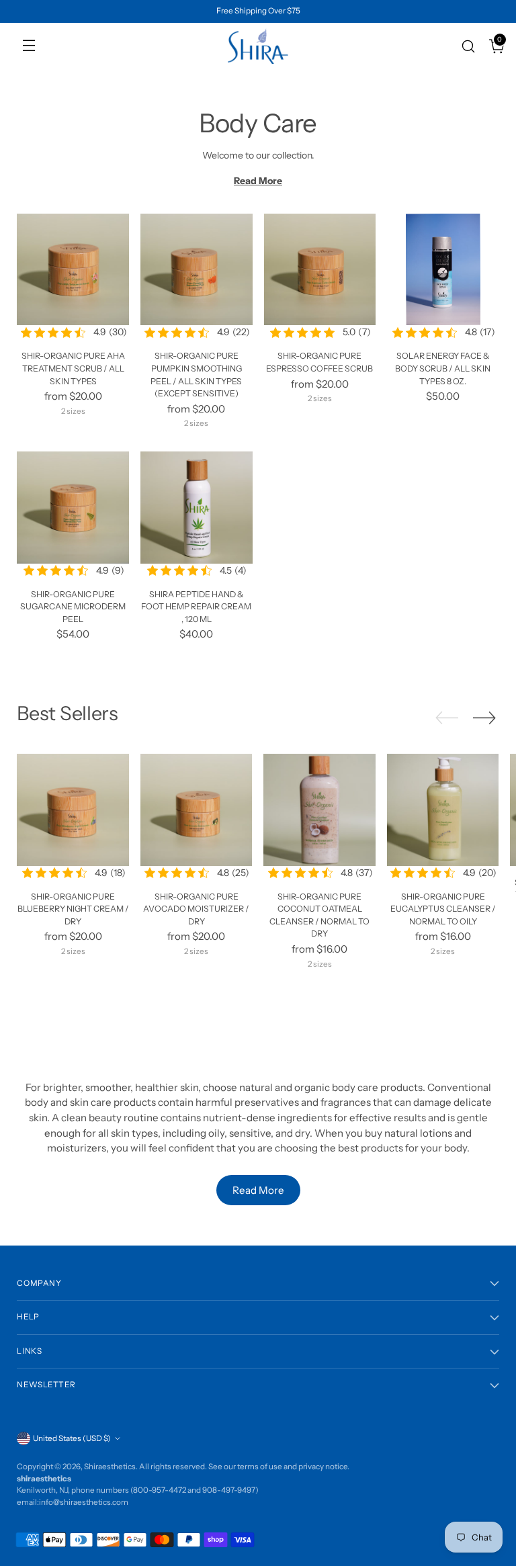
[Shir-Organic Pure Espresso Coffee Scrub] (320, 270)
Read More (258, 181)
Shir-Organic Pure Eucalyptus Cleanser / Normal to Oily (443, 908)
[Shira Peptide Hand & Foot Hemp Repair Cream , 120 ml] (196, 507)
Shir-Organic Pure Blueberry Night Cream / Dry (73, 908)
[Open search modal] (463, 46)
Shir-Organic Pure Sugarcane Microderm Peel (73, 606)
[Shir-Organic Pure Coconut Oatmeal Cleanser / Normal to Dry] (319, 810)
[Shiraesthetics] (258, 46)
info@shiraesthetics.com (83, 1502)
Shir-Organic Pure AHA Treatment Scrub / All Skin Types (73, 368)
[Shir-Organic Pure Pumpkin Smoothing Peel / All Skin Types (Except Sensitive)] (196, 270)
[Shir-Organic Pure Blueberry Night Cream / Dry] (73, 810)
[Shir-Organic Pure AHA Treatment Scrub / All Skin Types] (73, 270)
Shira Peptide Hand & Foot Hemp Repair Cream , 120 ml (196, 606)
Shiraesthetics (110, 1466)
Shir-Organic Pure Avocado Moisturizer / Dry (196, 908)
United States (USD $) (72, 1438)
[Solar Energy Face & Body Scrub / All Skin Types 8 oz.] (443, 270)
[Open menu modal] (25, 46)
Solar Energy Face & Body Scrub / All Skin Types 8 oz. (442, 368)
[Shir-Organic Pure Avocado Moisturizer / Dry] (196, 810)
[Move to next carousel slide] (484, 717)
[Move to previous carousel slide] (447, 718)
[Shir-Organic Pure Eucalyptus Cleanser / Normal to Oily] (443, 810)
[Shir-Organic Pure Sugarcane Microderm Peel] (73, 507)
